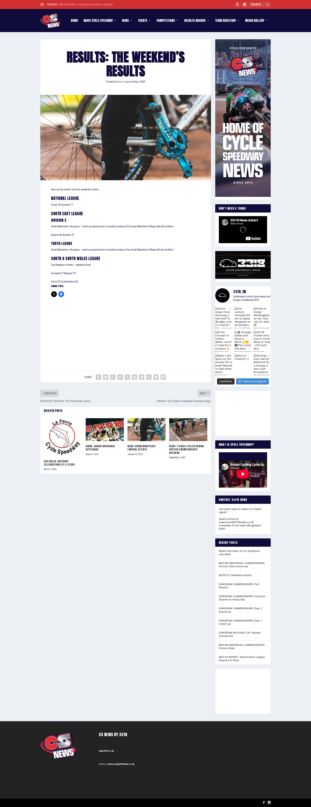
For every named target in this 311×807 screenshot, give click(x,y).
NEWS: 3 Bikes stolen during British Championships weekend (186, 449)
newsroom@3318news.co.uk (236, 522)
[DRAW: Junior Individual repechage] (105, 429)
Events (142, 21)
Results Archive (195, 21)
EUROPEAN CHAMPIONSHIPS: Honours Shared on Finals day (242, 597)
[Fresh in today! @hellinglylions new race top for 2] (262, 317)
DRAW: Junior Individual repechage (100, 447)
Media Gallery (254, 21)
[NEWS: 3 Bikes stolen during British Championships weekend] (188, 429)
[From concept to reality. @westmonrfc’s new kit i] (223, 341)
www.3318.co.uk (106, 751)
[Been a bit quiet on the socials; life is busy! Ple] (223, 364)
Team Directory (225, 21)
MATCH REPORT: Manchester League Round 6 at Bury (242, 658)
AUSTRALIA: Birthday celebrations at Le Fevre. (60, 462)
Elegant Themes (58, 803)
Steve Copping (124, 81)
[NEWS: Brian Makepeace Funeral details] (146, 429)
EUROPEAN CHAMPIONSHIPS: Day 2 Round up (240, 610)
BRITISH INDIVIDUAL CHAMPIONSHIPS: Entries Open (242, 646)
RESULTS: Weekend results (235, 575)
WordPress (81, 803)
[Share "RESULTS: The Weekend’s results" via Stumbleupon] (148, 377)
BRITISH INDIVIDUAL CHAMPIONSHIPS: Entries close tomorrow (242, 564)
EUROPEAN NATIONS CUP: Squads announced (240, 634)
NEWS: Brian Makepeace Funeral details (141, 447)
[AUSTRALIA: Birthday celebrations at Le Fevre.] (63, 437)
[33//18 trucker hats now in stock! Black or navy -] (262, 341)
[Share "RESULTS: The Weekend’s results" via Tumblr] (120, 377)
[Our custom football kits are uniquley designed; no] (243, 317)
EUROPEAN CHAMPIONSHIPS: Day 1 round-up (240, 622)
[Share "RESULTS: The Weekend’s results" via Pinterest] (127, 377)
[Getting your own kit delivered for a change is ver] (262, 364)
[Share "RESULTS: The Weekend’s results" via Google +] (112, 377)
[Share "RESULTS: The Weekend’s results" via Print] (163, 377)
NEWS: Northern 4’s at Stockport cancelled (239, 552)
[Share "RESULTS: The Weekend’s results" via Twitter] (105, 377)
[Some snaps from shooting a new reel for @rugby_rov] (223, 317)
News (125, 21)
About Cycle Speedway (98, 21)
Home (74, 21)
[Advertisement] (125, 327)
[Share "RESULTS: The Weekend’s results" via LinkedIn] (134, 377)
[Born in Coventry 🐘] (243, 364)
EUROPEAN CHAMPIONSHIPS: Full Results (239, 585)
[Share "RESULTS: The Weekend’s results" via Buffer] (141, 377)
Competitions (166, 21)
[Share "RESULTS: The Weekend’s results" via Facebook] (98, 377)
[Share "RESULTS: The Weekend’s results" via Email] (156, 377)
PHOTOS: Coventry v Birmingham (75, 4)
